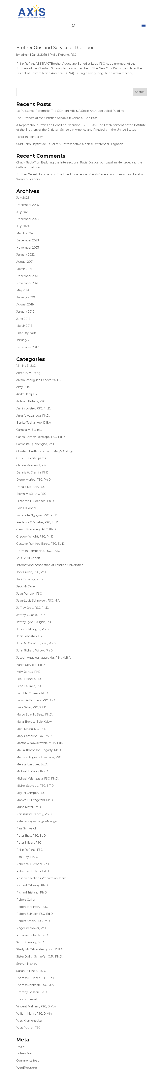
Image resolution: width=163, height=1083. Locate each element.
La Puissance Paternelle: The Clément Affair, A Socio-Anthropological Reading (70, 111)
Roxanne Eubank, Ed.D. (32, 935)
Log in (20, 1046)
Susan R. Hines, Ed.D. (31, 971)
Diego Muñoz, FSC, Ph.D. (33, 479)
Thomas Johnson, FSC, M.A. (35, 985)
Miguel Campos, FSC (30, 793)
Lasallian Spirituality (29, 137)
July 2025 (22, 212)
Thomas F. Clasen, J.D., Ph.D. (36, 978)
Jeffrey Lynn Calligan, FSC (34, 622)
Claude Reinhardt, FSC (31, 465)
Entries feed (24, 1053)
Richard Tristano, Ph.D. (32, 892)
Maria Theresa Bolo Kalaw (34, 721)
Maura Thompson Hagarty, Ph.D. (39, 750)
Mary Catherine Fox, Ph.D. (34, 736)
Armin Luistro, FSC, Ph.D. (33, 408)
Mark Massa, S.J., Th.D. (31, 729)
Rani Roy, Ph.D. (27, 857)
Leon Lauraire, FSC (29, 686)
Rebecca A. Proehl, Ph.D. (33, 864)
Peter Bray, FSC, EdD (31, 835)
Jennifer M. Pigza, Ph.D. (32, 629)
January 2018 (25, 340)
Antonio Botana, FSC (30, 401)
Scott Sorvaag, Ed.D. (30, 942)
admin (24, 54)
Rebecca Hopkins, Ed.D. (32, 871)
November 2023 (27, 247)
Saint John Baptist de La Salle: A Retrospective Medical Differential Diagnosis (69, 144)
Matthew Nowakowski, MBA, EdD (39, 743)
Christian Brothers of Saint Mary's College (45, 451)
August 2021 (25, 261)
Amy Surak (23, 387)
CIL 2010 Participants (31, 458)
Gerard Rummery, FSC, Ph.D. (36, 529)
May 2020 (23, 290)
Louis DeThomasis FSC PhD (35, 700)
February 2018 (26, 333)
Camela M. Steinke (29, 430)
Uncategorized (26, 999)
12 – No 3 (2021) (27, 365)
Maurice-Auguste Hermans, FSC (38, 757)
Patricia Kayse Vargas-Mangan (37, 821)
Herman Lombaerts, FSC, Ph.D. (38, 551)
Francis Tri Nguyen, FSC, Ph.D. (37, 515)
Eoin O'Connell (26, 508)
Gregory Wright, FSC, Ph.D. (35, 536)
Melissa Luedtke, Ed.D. (32, 764)
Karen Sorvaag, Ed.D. (30, 665)
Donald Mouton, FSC (30, 487)
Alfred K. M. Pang (28, 373)
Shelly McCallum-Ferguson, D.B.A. (39, 949)
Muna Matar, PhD (28, 807)
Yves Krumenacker (29, 1020)
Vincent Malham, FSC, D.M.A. (36, 1006)
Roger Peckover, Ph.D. (32, 928)
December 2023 (27, 240)
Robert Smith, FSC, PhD (33, 921)
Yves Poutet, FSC (28, 1028)
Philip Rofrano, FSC (63, 54)
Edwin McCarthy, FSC (31, 494)
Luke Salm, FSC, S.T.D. (31, 707)
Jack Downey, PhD (29, 579)
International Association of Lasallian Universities (49, 565)
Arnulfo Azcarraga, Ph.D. (33, 415)
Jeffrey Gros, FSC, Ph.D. (32, 608)
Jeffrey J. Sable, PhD (30, 615)
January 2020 (25, 297)
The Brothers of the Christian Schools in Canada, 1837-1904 (57, 118)
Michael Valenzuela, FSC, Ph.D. (37, 778)
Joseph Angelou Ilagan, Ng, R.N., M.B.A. (43, 657)
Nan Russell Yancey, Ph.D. (34, 814)
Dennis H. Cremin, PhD (32, 472)
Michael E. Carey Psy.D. (32, 771)
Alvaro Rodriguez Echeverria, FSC (39, 380)
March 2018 (24, 326)
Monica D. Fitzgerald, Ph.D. (35, 800)
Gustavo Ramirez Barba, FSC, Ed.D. (40, 543)
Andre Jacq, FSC (27, 394)
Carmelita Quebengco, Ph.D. (36, 444)
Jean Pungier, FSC (29, 593)
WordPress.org (26, 1067)
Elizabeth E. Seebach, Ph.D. (35, 501)
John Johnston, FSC (30, 636)
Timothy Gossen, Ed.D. (32, 992)
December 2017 (27, 347)
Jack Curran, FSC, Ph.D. (32, 572)
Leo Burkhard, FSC (29, 679)
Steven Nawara (26, 963)
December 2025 (27, 205)
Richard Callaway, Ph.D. (32, 885)
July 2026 (22, 197)
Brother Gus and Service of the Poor (55, 47)
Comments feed (27, 1060)
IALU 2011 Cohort (28, 558)
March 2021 (24, 269)
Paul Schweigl (26, 828)
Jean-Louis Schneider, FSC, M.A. (38, 600)
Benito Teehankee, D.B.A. (33, 422)
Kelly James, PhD (28, 672)
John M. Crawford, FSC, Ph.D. (36, 643)
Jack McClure (25, 586)
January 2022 (25, 254)
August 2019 (25, 304)
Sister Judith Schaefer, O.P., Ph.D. (39, 956)
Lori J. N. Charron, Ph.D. (32, 693)
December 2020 (27, 276)
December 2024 (27, 219)
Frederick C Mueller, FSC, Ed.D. (37, 522)
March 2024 (24, 233)
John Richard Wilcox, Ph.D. (34, 650)
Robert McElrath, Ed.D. (32, 907)
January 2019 (25, 311)
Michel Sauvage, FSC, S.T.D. (35, 785)
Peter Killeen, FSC (28, 842)
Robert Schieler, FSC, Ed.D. (34, 914)
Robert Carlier (25, 899)
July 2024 (22, 226)
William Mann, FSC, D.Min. (34, 1013)
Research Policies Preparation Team (41, 878)
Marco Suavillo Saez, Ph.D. (34, 714)
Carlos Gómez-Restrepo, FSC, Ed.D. (40, 437)
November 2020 (27, 283)
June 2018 (23, 319)
